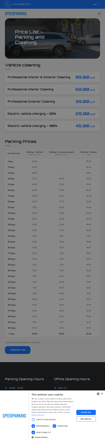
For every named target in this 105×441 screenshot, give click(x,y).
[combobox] (98, 393)
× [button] (102, 394)
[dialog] (52, 415)
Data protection (38, 415)
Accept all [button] (86, 412)
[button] (53, 437)
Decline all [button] (86, 419)
